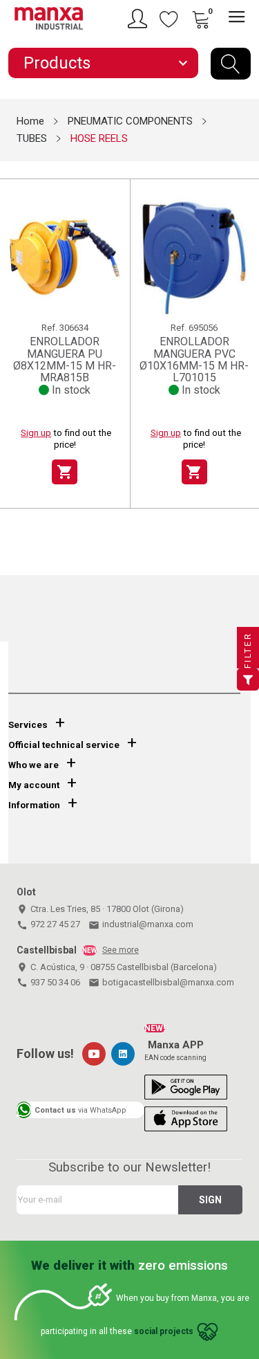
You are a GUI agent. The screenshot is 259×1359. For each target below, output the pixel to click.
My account (33, 785)
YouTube (94, 1054)
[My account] (139, 18)
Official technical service (63, 745)
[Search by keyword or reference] (231, 64)
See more (120, 950)
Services (28, 725)
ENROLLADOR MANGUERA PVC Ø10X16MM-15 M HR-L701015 (194, 359)
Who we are (33, 765)
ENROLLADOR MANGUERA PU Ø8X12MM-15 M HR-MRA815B (64, 359)
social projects (163, 1332)
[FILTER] (248, 679)
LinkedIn (123, 1054)
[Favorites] (169, 18)
